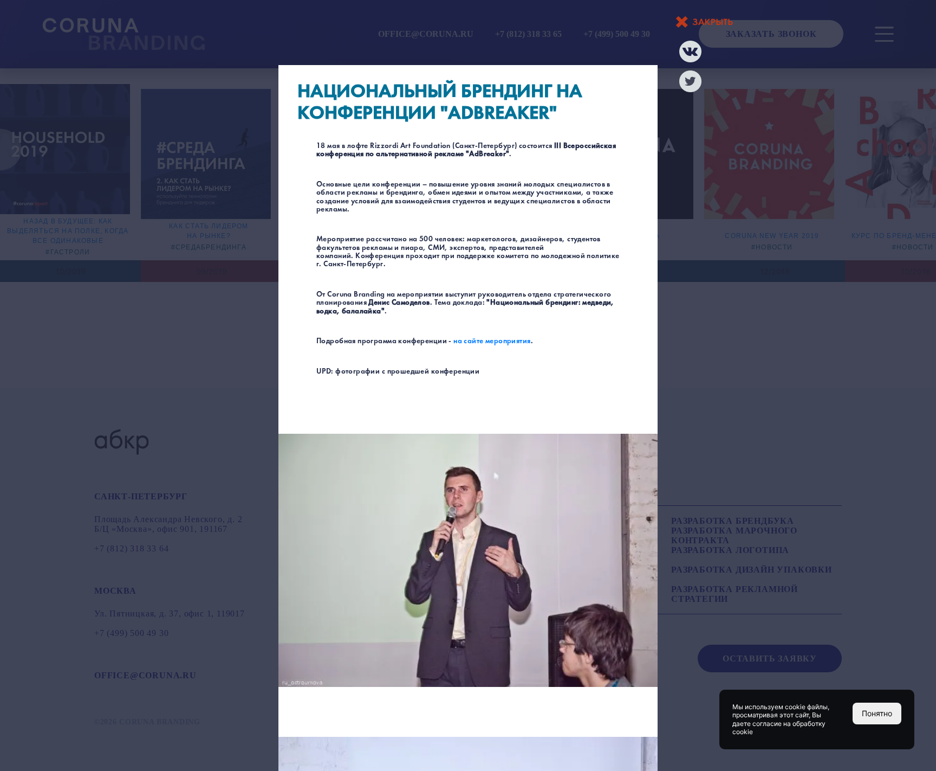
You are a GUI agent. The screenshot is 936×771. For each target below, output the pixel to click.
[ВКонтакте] (690, 51)
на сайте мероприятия (491, 341)
